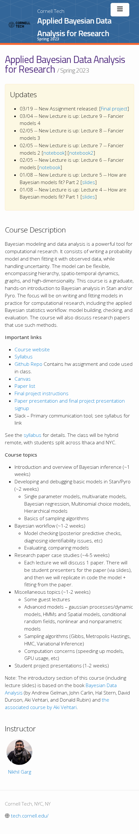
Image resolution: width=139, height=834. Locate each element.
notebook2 (81, 152)
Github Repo (28, 364)
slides (88, 182)
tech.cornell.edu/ (29, 815)
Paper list (25, 386)
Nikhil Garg (19, 771)
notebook (54, 152)
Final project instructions (42, 393)
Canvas (23, 379)
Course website (32, 349)
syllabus (32, 435)
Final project (114, 108)
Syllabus (24, 356)
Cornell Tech (50, 11)
